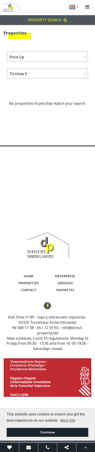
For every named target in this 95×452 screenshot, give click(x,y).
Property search (44, 20)
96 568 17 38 (23, 327)
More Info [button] (67, 420)
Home (28, 276)
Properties (28, 283)
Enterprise (65, 276)
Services (65, 283)
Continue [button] (47, 432)
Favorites (65, 290)
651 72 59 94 (47, 327)
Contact (29, 290)
